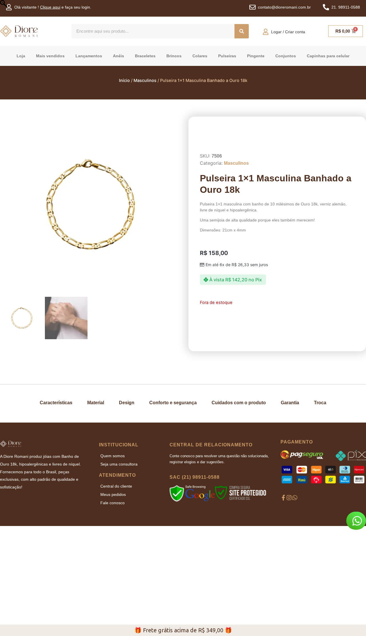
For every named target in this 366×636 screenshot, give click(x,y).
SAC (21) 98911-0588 (195, 532)
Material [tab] (95, 402)
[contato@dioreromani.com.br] (252, 7)
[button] (170, 208)
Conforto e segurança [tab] (173, 402)
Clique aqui (50, 7)
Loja (21, 56)
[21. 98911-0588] (326, 7)
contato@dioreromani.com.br (284, 7)
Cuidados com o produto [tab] (239, 402)
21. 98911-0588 (345, 7)
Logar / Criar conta (288, 32)
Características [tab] (56, 402)
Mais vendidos (50, 56)
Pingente (255, 56)
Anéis (118, 56)
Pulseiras (227, 56)
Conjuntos (285, 56)
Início (124, 80)
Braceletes (145, 56)
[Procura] (241, 31)
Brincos (174, 56)
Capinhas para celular (328, 56)
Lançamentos (88, 56)
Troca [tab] (320, 402)
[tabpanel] (183, 439)
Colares (199, 56)
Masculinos (145, 80)
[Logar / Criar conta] (265, 32)
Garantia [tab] (290, 402)
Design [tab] (126, 402)
